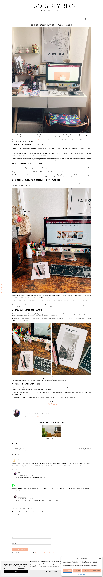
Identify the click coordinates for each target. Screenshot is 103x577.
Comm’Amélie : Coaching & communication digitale (62, 16)
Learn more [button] (21, 568)
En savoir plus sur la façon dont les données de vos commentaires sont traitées (52, 553)
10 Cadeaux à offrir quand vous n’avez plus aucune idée (30, 449)
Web (28, 416)
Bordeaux (16, 19)
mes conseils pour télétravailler (40, 139)
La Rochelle (83, 16)
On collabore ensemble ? (36, 16)
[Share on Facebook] (13, 443)
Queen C (18, 484)
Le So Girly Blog (51, 6)
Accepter (67, 571)
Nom (13, 531)
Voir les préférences (91, 571)
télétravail (22, 446)
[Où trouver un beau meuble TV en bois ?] (51, 431)
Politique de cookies (81, 574)
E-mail (13, 537)
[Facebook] (85, 19)
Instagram (37, 416)
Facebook (52, 571)
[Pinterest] (83, 19)
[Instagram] (81, 19)
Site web (14, 543)
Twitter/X (32, 416)
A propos (23, 16)
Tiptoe (31, 306)
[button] (100, 558)
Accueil (15, 16)
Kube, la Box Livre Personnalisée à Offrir (77, 449)
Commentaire (15, 514)
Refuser (77, 571)
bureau (16, 446)
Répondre (16, 469)
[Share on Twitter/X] (15, 443)
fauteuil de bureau (72, 167)
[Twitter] (78, 19)
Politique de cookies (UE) (44, 19)
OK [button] (16, 571)
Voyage (31, 19)
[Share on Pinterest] (17, 443)
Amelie (19, 472)
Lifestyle (24, 19)
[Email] (87, 19)
